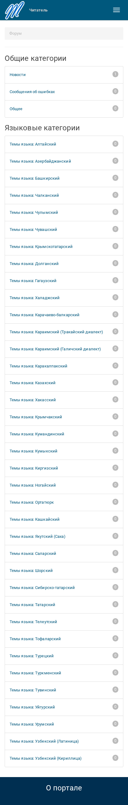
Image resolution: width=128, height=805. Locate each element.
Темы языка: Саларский (63, 553)
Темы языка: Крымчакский (63, 416)
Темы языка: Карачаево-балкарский (63, 314)
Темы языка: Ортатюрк (63, 502)
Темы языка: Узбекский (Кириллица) (63, 758)
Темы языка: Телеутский (63, 621)
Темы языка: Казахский (63, 382)
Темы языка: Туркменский (63, 672)
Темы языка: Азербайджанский (63, 161)
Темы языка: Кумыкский (63, 450)
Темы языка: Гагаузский (63, 280)
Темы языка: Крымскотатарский (63, 246)
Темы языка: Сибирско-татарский (63, 587)
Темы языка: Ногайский (63, 485)
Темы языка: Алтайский (63, 144)
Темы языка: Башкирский (63, 178)
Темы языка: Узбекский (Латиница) (63, 741)
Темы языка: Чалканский (63, 195)
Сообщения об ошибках (63, 91)
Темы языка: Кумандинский (63, 433)
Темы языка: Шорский (63, 570)
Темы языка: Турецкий (63, 655)
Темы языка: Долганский (63, 263)
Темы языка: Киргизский (63, 467)
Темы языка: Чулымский (63, 212)
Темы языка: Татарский (63, 604)
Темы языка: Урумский (63, 724)
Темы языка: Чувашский (63, 229)
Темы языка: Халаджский (63, 297)
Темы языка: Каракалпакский (63, 365)
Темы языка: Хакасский (63, 399)
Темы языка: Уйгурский (63, 706)
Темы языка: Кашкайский (63, 519)
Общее (63, 108)
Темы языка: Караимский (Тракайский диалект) (63, 331)
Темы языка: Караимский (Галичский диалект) (63, 348)
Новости (63, 74)
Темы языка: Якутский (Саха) (63, 536)
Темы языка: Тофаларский (63, 638)
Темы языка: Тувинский (63, 689)
